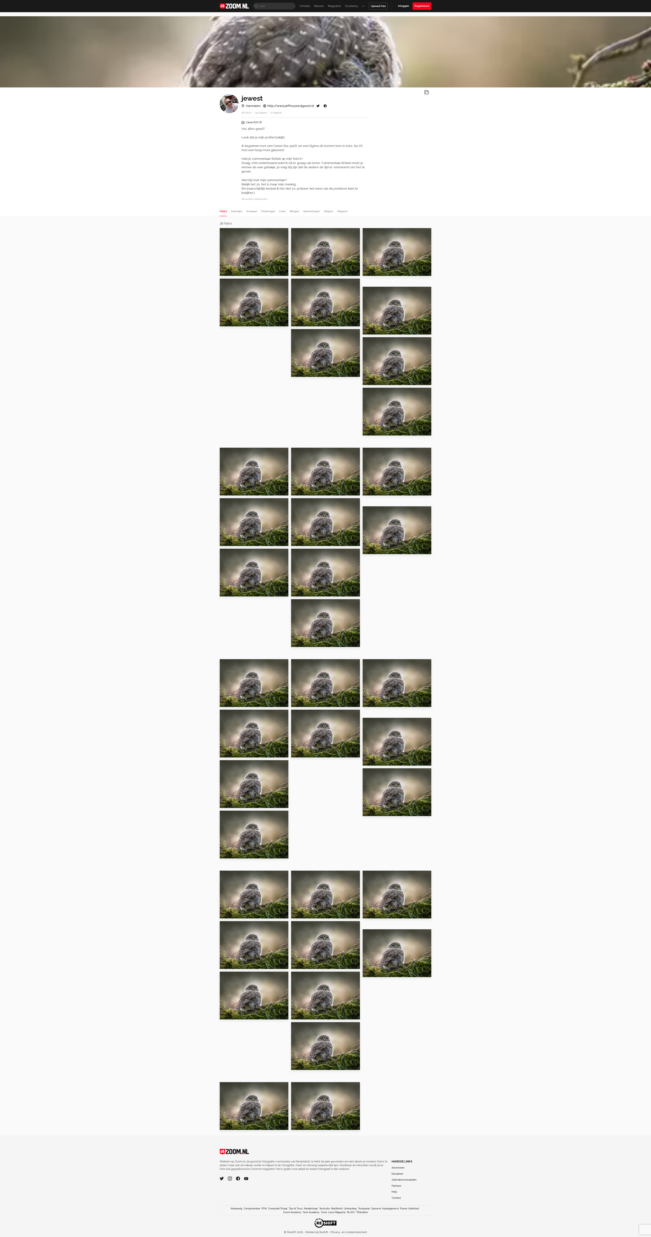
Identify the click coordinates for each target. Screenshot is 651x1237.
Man (224, 914)
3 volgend (276, 112)
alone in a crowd (376, 330)
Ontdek (305, 6)
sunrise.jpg (229, 1015)
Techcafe (324, 1208)
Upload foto (378, 6)
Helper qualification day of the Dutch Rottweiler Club (311, 914)
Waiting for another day (310, 1015)
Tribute (226, 491)
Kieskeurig (236, 1208)
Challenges (268, 211)
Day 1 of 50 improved (236, 703)
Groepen (251, 211)
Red (367, 550)
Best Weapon (302, 965)
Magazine (334, 6)
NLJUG (351, 1212)
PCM (264, 1208)
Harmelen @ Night (234, 272)
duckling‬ (298, 272)
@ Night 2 (228, 965)
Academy (351, 6)
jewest (231, 232)
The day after (302, 491)
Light (296, 542)
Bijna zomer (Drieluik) (237, 592)
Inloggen (403, 6)
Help (394, 1191)
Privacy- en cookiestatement (348, 1232)
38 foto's (246, 112)
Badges (294, 211)
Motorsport (229, 1126)
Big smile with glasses (380, 491)
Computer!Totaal (277, 1208)
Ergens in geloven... (235, 804)
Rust (295, 753)
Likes (282, 211)
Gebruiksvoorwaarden (404, 1179)
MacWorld (336, 1208)
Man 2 (225, 854)
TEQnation (362, 1212)
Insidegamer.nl (390, 1208)
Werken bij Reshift (317, 1232)
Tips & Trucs (296, 1208)
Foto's (223, 211)
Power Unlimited (409, 1208)
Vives (324, 1212)
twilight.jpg (301, 1066)
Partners (396, 1185)
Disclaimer (397, 1173)
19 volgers (261, 112)
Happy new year (376, 381)
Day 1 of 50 (300, 703)
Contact (396, 1198)
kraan (296, 643)
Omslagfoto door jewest (235, 20)
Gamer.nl (376, 1208)
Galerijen (236, 211)
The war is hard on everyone (311, 1126)
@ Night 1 (371, 973)
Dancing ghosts (304, 373)
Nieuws (319, 6)
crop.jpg (227, 753)
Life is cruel (372, 703)
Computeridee (252, 1208)
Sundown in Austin (377, 914)
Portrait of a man (305, 322)
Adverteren (398, 1167)
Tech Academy (311, 1212)
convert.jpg (372, 761)
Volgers (328, 211)
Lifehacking (350, 1208)
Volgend (342, 211)
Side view (228, 322)
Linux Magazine (337, 1212)
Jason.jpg (371, 812)
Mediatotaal (311, 1208)
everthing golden (377, 272)
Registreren (422, 6)
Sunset (369, 431)
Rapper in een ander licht (311, 592)
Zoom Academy (292, 1212)
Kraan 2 (226, 542)
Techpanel (364, 1208)
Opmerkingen (311, 211)
